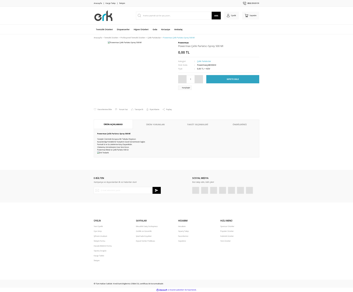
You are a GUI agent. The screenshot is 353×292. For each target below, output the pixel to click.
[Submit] (157, 190)
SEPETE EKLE (233, 79)
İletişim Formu (99, 241)
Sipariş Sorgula (100, 250)
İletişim (122, 3)
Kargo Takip (111, 3)
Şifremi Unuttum (100, 236)
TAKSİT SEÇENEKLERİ (197, 124)
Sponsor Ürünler (227, 226)
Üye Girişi (98, 231)
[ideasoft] (161, 290)
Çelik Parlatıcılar (204, 61)
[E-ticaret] (176, 290)
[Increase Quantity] (199, 79)
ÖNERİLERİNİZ (240, 124)
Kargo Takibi (99, 255)
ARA (216, 15)
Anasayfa (98, 3)
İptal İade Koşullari (144, 236)
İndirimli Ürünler (227, 236)
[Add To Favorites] (103, 109)
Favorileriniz (183, 236)
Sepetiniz (182, 241)
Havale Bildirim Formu (103, 246)
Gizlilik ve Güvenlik (144, 231)
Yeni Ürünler (225, 241)
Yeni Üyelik (98, 226)
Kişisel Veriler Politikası (145, 241)
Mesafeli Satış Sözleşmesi (147, 226)
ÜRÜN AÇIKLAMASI (113, 124)
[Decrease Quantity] (182, 79)
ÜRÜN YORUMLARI (155, 124)
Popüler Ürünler (227, 231)
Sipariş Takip (183, 231)
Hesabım (182, 226)
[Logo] (103, 15)
